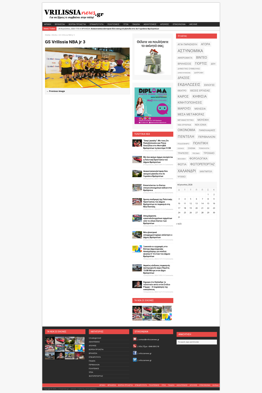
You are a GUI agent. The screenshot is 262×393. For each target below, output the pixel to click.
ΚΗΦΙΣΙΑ (200, 96)
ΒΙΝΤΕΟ (201, 57)
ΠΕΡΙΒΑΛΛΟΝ (206, 137)
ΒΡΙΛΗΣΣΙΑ (60, 24)
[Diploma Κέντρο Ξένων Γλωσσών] (153, 105)
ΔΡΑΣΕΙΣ (184, 77)
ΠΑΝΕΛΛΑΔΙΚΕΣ (207, 130)
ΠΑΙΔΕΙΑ (136, 24)
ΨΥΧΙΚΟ (182, 176)
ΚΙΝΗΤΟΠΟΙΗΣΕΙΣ (190, 102)
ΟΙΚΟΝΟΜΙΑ (186, 130)
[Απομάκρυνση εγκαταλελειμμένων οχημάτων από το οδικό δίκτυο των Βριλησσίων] (137, 220)
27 (196, 212)
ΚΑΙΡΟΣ (183, 96)
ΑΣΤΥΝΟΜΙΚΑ (190, 50)
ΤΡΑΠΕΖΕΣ (183, 153)
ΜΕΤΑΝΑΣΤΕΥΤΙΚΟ (186, 120)
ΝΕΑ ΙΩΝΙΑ (200, 124)
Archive (193, 24)
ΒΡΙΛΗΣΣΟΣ (184, 63)
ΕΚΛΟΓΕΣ (209, 85)
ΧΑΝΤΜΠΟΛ (206, 171)
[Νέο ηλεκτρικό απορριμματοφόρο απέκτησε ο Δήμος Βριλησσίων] (137, 236)
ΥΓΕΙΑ (125, 24)
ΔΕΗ (213, 63)
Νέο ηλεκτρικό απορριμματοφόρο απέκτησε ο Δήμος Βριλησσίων (157, 234)
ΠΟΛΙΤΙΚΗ (200, 143)
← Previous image (56, 91)
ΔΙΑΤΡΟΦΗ (198, 72)
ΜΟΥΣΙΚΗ (203, 119)
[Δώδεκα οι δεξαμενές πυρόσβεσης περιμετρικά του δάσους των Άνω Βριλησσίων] (70, 358)
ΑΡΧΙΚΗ (47, 24)
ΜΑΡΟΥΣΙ (184, 108)
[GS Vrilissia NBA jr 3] (87, 86)
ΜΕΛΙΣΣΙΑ (200, 108)
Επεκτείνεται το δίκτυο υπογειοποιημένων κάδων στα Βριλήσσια (157, 187)
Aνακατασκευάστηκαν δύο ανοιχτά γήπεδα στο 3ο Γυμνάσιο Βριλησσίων (155, 173)
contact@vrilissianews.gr (149, 339)
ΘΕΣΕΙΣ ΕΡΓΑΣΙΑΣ (200, 90)
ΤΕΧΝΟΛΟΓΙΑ (204, 148)
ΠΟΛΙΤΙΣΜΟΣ (113, 24)
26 (191, 212)
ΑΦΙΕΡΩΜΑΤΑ (185, 57)
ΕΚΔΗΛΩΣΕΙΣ (189, 84)
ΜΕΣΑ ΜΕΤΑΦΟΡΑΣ (191, 114)
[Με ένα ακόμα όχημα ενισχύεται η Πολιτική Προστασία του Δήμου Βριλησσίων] (137, 161)
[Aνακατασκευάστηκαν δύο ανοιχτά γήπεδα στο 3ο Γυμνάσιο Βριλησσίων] (137, 175)
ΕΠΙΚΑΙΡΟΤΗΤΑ (96, 24)
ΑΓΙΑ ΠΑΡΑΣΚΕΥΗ (187, 44)
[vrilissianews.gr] (131, 14)
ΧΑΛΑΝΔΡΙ (187, 170)
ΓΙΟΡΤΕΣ (201, 63)
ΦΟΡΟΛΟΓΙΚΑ (198, 158)
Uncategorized (95, 338)
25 (185, 212)
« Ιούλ (179, 223)
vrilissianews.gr (145, 353)
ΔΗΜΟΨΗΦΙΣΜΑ (184, 73)
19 (191, 208)
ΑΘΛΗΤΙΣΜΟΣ (150, 24)
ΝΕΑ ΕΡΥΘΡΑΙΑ (184, 124)
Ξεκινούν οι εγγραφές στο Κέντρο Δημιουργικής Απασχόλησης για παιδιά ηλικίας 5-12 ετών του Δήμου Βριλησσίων (156, 251)
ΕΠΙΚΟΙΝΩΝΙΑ (179, 24)
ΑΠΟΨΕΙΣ (164, 24)
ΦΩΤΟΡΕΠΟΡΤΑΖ (202, 164)
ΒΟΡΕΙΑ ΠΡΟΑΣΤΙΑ (77, 24)
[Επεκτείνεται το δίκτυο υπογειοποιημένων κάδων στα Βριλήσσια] (137, 189)
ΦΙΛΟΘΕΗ (182, 159)
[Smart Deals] (153, 56)
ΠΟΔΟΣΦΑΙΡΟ (183, 143)
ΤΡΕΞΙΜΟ (196, 153)
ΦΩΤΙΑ (182, 164)
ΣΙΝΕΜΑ (191, 148)
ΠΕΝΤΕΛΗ (186, 136)
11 (185, 203)
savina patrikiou (91, 389)
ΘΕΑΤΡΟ (182, 90)
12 (191, 203)
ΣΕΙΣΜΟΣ (181, 148)
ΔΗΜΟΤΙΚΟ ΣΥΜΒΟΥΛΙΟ (189, 68)
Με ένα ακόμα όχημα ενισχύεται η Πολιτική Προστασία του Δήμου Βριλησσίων (158, 159)
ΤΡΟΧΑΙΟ (208, 153)
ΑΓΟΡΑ (205, 44)
